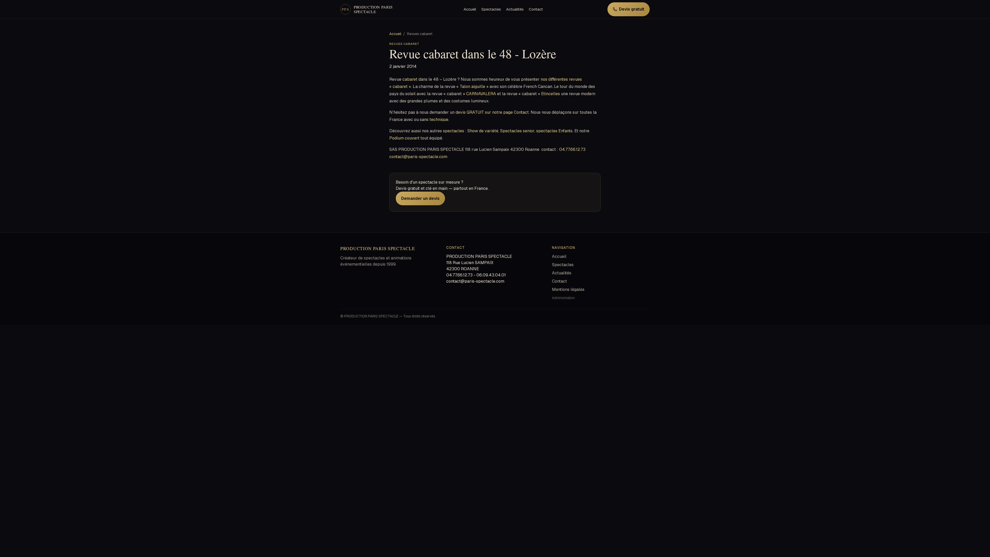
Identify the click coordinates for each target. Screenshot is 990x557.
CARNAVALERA (481, 93)
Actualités (515, 9)
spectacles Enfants (554, 131)
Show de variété (482, 131)
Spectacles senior (517, 131)
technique (439, 119)
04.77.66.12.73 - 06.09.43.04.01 (476, 275)
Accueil (470, 9)
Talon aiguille (472, 86)
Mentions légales (568, 289)
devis (461, 112)
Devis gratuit (631, 9)
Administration (563, 298)
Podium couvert (404, 138)
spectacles (453, 131)
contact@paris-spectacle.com (418, 156)
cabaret (409, 79)
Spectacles (491, 9)
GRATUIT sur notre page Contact (498, 112)
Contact (536, 9)
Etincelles (550, 93)
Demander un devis (420, 198)
